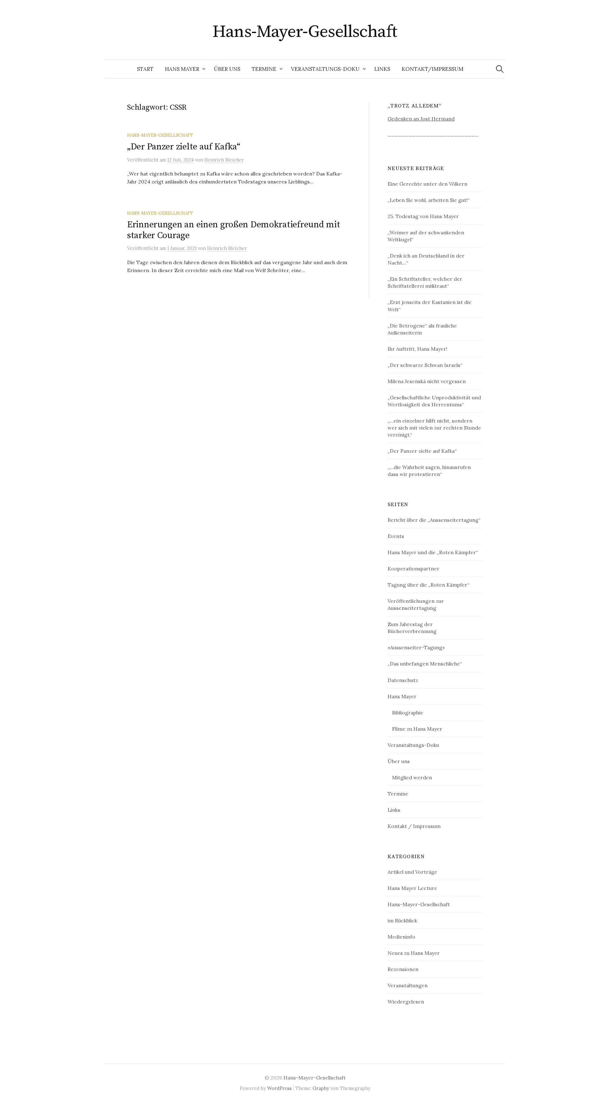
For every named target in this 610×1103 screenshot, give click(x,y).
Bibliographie (407, 712)
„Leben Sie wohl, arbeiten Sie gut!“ (429, 200)
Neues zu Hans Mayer (414, 953)
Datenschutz (403, 680)
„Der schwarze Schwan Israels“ (425, 365)
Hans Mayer (182, 68)
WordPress (279, 1088)
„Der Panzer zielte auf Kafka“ (183, 146)
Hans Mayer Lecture (412, 888)
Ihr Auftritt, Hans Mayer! (417, 349)
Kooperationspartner (413, 568)
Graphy (321, 1088)
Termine (264, 68)
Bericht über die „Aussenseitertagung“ (434, 520)
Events (396, 536)
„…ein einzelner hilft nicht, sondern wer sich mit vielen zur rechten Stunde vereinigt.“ (434, 427)
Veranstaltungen (408, 985)
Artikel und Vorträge (412, 872)
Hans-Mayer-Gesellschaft (305, 32)
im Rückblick (402, 920)
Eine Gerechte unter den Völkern (427, 184)
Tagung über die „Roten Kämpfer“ (428, 585)
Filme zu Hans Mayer (417, 729)
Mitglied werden (412, 777)
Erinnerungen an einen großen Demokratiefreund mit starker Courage (233, 230)
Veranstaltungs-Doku (325, 68)
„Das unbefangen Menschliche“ (425, 663)
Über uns (227, 68)
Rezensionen (403, 969)
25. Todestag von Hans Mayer (423, 216)
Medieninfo (401, 937)
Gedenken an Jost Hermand (421, 118)
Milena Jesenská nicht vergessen (427, 381)
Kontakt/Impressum (433, 68)
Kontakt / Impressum (414, 826)
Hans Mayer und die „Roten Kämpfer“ (433, 552)
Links (382, 68)
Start (145, 68)
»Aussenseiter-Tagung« (416, 647)
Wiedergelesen (406, 1001)
